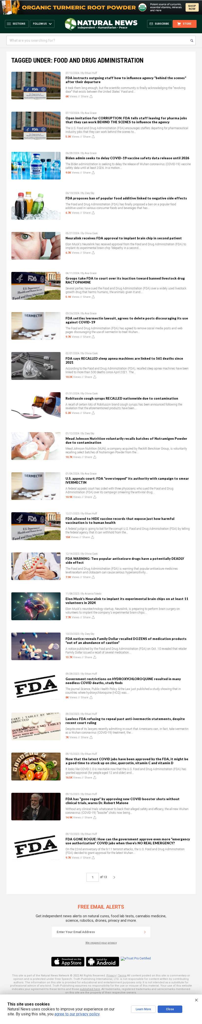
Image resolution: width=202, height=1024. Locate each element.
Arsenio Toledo (93, 593)
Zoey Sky (89, 193)
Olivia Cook (91, 233)
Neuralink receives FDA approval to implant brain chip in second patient (124, 238)
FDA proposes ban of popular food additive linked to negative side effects (126, 198)
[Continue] (144, 932)
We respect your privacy (101, 942)
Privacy (111, 975)
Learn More (143, 1009)
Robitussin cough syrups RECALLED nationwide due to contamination (122, 398)
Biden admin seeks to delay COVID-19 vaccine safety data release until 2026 (127, 158)
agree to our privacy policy (77, 1014)
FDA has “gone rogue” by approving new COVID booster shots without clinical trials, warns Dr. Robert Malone (123, 801)
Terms (122, 975)
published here (90, 989)
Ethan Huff (91, 73)
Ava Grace (91, 113)
